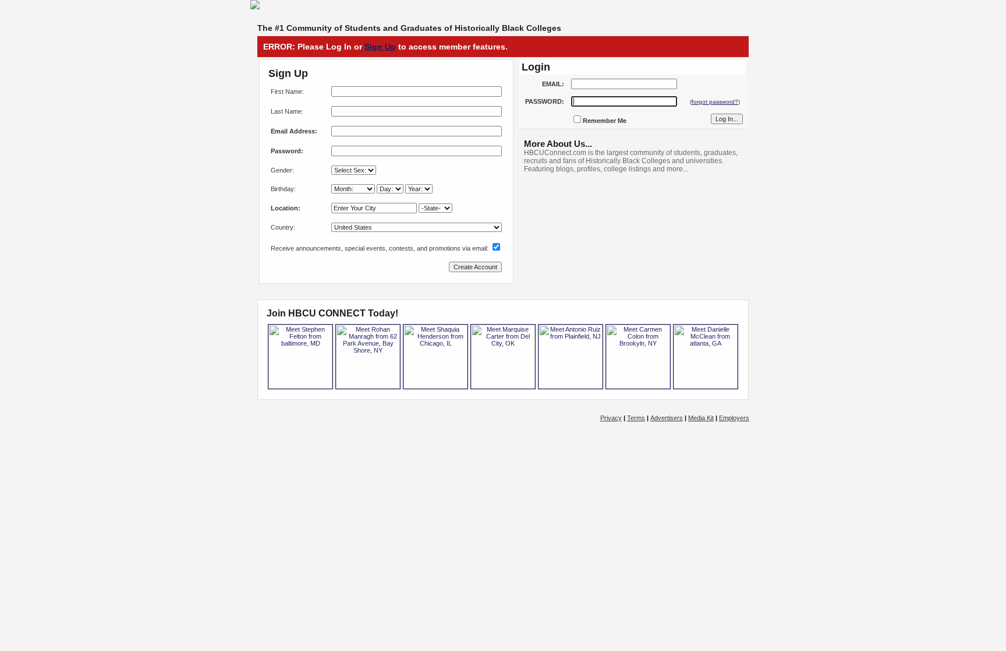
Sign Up (380, 46)
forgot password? (715, 101)
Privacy (611, 417)
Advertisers (666, 417)
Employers (734, 417)
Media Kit (701, 417)
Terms (636, 417)
